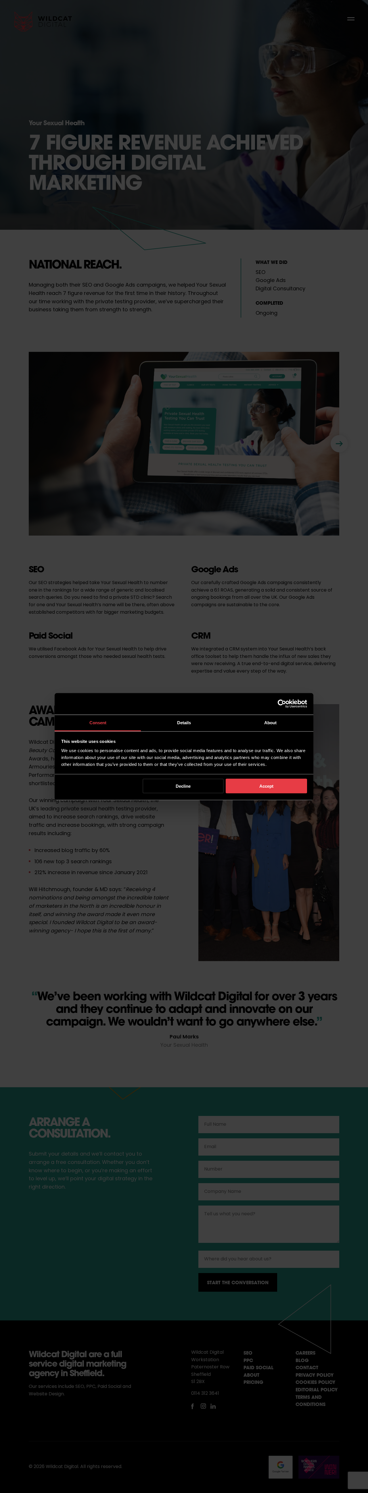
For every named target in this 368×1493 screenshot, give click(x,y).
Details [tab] (184, 722)
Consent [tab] (97, 722)
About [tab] (270, 722)
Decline (183, 786)
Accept (266, 786)
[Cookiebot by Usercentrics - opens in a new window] (282, 704)
